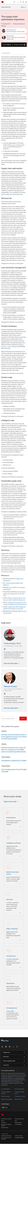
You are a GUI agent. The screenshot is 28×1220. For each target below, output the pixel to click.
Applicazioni (10, 983)
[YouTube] (6, 1047)
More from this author (11, 663)
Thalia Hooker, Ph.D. (11, 30)
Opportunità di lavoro (19, 1118)
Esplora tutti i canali (10, 801)
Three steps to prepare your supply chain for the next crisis (14, 593)
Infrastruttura (11, 956)
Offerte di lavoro (18, 1099)
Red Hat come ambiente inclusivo (6, 1125)
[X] (13, 1047)
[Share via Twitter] (12, 45)
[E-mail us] (15, 45)
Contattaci (3, 1122)
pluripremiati (4, 1084)
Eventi (2, 1120)
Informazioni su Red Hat (6, 1118)
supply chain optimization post (14, 194)
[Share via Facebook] (8, 45)
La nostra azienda (5, 1089)
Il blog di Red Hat (5, 7)
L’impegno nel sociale (20, 1096)
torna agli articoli (6, 53)
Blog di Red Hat (18, 1122)
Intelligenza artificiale (13, 843)
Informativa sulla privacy (6, 1135)
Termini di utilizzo (18, 1135)
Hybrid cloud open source (12, 873)
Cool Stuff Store (18, 1124)
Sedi (16, 1120)
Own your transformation (17, 145)
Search (23, 718)
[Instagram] (17, 1047)
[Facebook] (10, 1047)
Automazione (11, 818)
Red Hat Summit (4, 1127)
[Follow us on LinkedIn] (5, 649)
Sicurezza (9, 899)
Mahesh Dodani (10, 36)
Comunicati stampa (19, 1089)
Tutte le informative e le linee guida (6, 1138)
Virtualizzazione (11, 1008)
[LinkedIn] (2, 1047)
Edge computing (12, 929)
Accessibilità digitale (19, 1137)
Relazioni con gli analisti (6, 1099)
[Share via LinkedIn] (10, 45)
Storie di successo (5, 1096)
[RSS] (25, 45)
